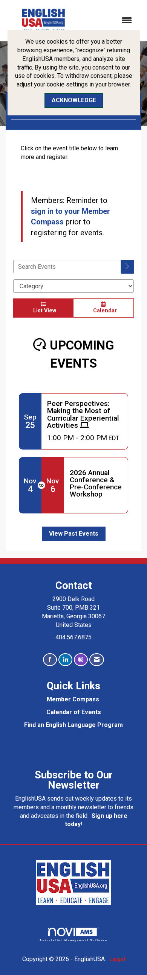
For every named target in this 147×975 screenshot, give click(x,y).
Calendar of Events (73, 712)
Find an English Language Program (73, 724)
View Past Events (73, 533)
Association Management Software (74, 940)
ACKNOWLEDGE (74, 100)
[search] (127, 267)
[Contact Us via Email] (96, 659)
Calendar (103, 310)
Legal (117, 959)
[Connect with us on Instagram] (81, 659)
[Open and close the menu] (110, 21)
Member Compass (73, 699)
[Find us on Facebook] (50, 659)
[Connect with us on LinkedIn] (65, 659)
